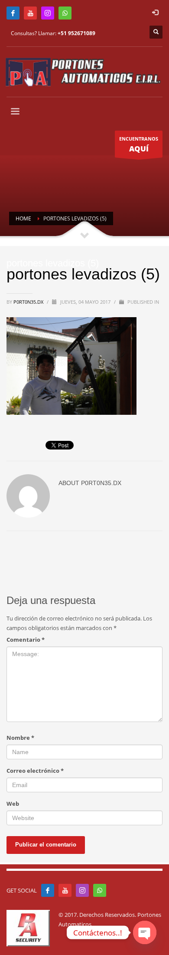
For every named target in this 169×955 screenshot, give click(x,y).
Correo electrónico (35, 771)
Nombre (20, 738)
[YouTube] (30, 13)
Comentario (25, 639)
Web (12, 803)
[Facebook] (13, 13)
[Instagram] (47, 13)
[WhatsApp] (65, 13)
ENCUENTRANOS (138, 144)
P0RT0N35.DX (29, 302)
